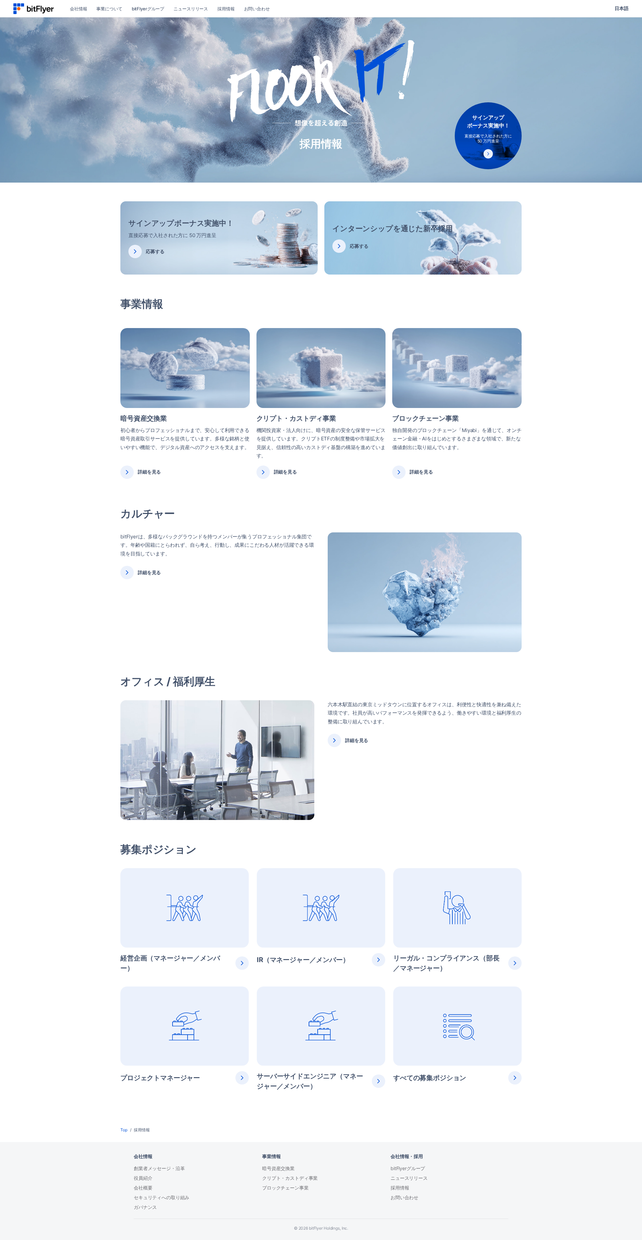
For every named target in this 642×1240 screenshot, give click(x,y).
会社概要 (143, 1188)
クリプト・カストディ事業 (290, 1178)
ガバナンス (145, 1207)
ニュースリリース (409, 1178)
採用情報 (400, 1188)
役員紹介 (143, 1178)
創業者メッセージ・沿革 (159, 1168)
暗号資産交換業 (278, 1168)
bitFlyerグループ (408, 1168)
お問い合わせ (404, 1197)
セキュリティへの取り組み (161, 1197)
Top (123, 1129)
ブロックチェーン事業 (285, 1188)
